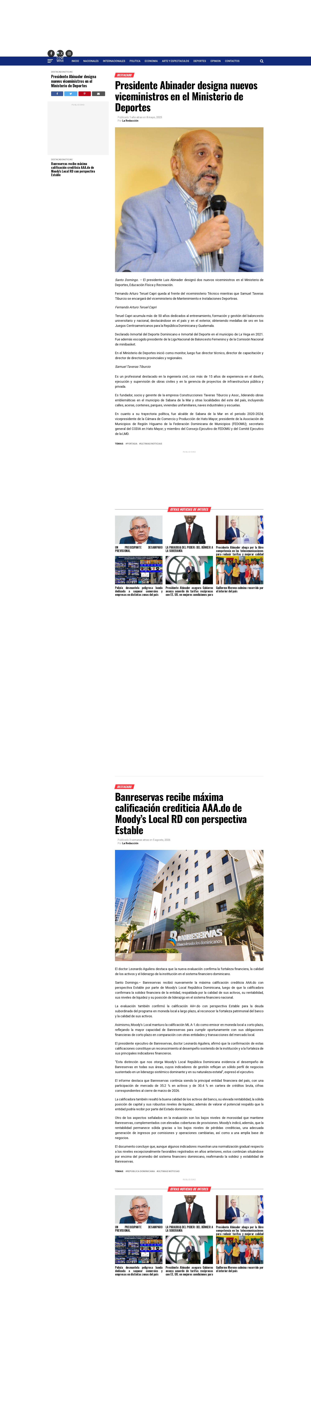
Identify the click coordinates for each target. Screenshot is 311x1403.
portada (132, 444)
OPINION (215, 61)
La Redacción (130, 120)
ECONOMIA (151, 61)
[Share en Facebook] (57, 93)
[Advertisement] (155, 25)
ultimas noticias (151, 444)
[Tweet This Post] (70, 93)
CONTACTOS (232, 61)
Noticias (67, 72)
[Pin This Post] (84, 93)
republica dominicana (141, 1171)
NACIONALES (91, 61)
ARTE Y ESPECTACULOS (175, 61)
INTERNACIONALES (114, 61)
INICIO (75, 61)
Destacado (57, 72)
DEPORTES (199, 61)
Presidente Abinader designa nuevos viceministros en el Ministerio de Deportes (73, 81)
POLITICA (135, 61)
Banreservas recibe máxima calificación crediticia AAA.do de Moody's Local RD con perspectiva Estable (73, 169)
